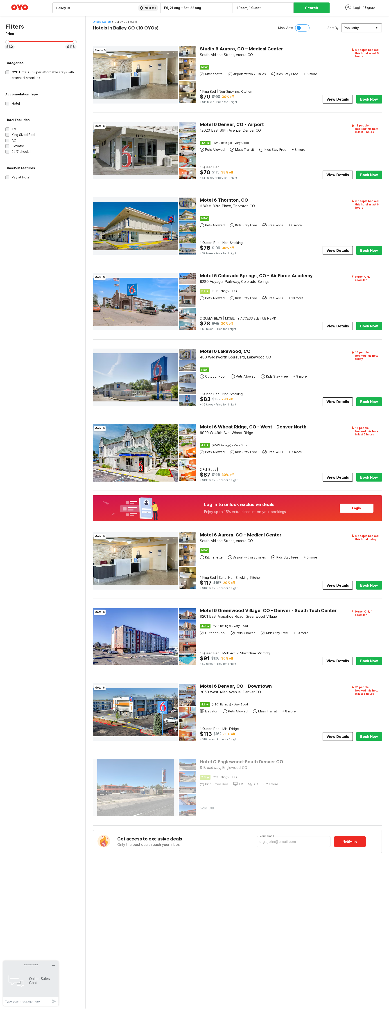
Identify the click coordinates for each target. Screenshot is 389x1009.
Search (311, 8)
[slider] (7, 42)
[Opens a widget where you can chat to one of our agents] (31, 983)
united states (102, 21)
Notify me (350, 841)
